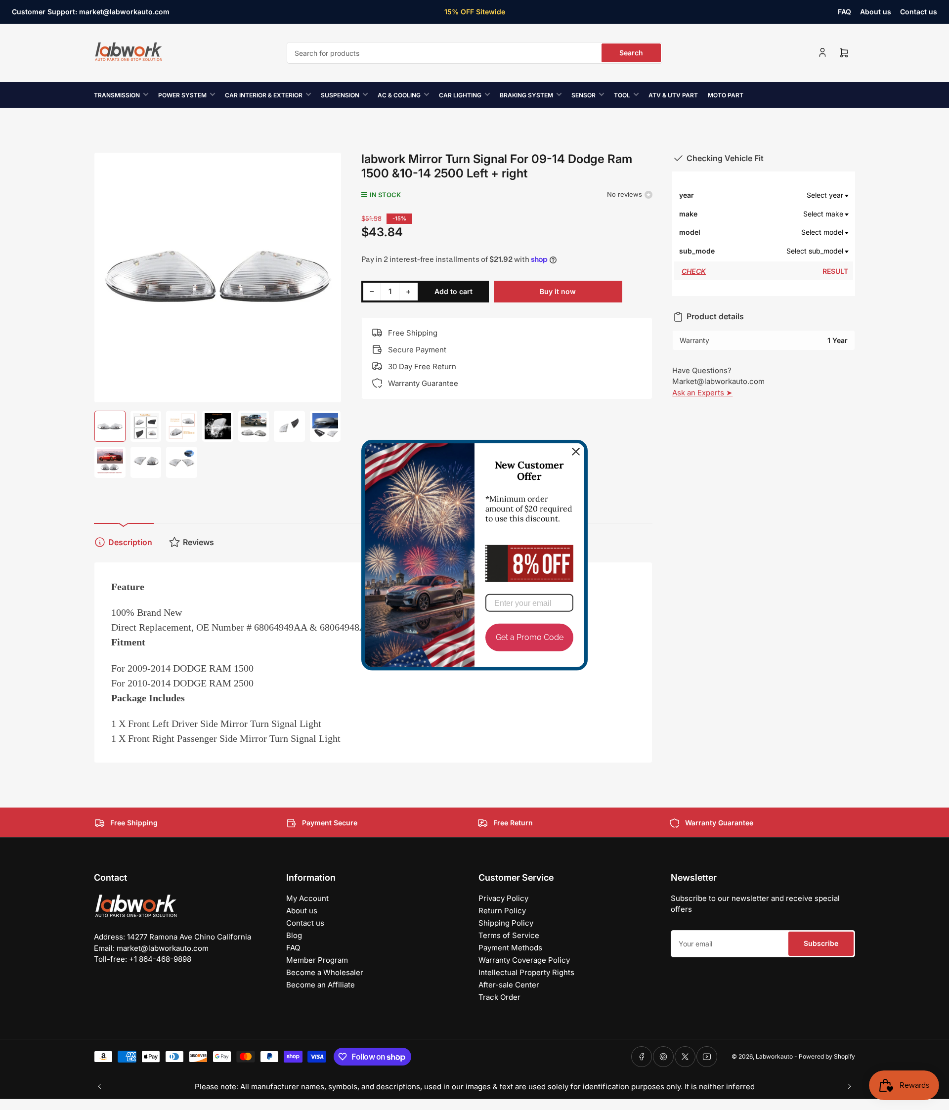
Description (130, 542)
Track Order (499, 997)
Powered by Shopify (827, 1056)
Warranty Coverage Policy (524, 960)
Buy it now (558, 291)
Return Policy (502, 910)
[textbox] (782, 195)
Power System (182, 95)
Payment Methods (510, 947)
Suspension (340, 95)
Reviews (198, 542)
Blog (294, 935)
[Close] (576, 452)
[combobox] (474, 53)
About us (875, 11)
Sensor (583, 95)
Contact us (918, 11)
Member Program (317, 960)
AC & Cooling (399, 95)
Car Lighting (460, 95)
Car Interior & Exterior (263, 95)
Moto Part (725, 95)
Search (631, 52)
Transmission (117, 95)
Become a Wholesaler (324, 972)
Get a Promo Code (529, 637)
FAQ (844, 11)
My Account (307, 898)
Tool (622, 95)
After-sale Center (508, 984)
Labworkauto (774, 1056)
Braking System (526, 95)
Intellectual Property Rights (526, 972)
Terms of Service (508, 935)
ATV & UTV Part (673, 95)
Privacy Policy (503, 898)
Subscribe (821, 943)
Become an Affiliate (320, 984)
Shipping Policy (505, 923)
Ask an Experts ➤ (702, 392)
